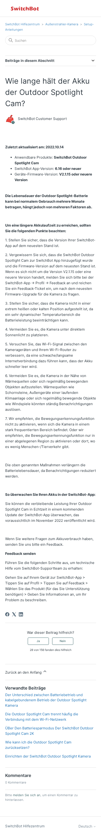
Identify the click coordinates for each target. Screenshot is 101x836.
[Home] (25, 8)
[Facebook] (7, 614)
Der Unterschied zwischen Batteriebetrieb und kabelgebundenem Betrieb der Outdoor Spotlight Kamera (45, 700)
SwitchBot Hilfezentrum (22, 24)
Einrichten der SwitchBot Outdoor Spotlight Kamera (48, 756)
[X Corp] (14, 614)
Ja (38, 641)
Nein (63, 641)
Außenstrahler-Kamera (61, 24)
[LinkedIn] (21, 614)
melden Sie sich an (26, 795)
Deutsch (85, 826)
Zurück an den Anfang (24, 672)
